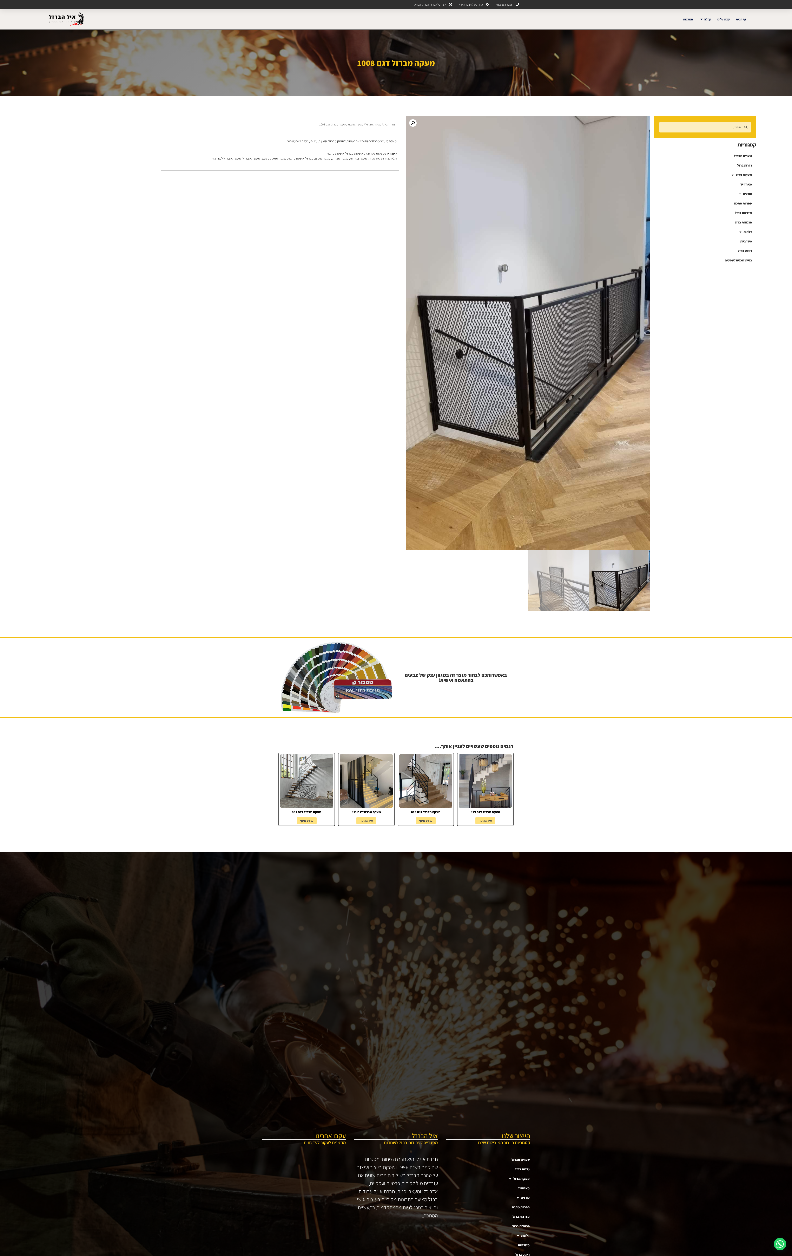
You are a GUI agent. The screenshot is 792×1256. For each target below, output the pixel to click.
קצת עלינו (723, 19)
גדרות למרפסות (379, 158)
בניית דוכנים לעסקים (738, 260)
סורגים (747, 194)
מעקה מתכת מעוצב (274, 158)
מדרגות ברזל (743, 213)
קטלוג (707, 19)
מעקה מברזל (340, 158)
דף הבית (741, 19)
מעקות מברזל (373, 124)
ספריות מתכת (743, 203)
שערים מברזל (743, 156)
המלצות (688, 19)
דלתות (748, 232)
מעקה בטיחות (358, 158)
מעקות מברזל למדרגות (226, 158)
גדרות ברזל (744, 165)
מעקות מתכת (355, 124)
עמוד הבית (389, 124)
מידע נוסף (485, 820)
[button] (413, 123)
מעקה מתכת (296, 158)
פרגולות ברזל (743, 222)
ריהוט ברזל (745, 251)
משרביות (746, 241)
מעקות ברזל (744, 175)
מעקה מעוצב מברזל (317, 158)
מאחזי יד (746, 184)
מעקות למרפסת (374, 153)
